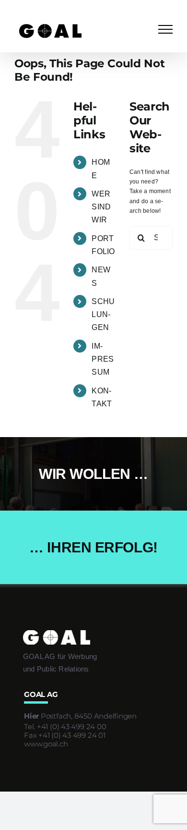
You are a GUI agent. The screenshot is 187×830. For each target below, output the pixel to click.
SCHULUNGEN (103, 314)
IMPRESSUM (103, 359)
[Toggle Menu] (165, 29)
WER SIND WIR (101, 207)
